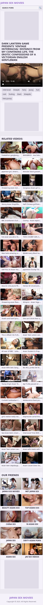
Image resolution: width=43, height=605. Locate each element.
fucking (12, 94)
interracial (7, 90)
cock (4, 94)
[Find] (40, 7)
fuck (37, 90)
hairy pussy (7, 98)
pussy (31, 90)
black (19, 94)
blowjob (16, 90)
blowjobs (27, 94)
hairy (24, 90)
